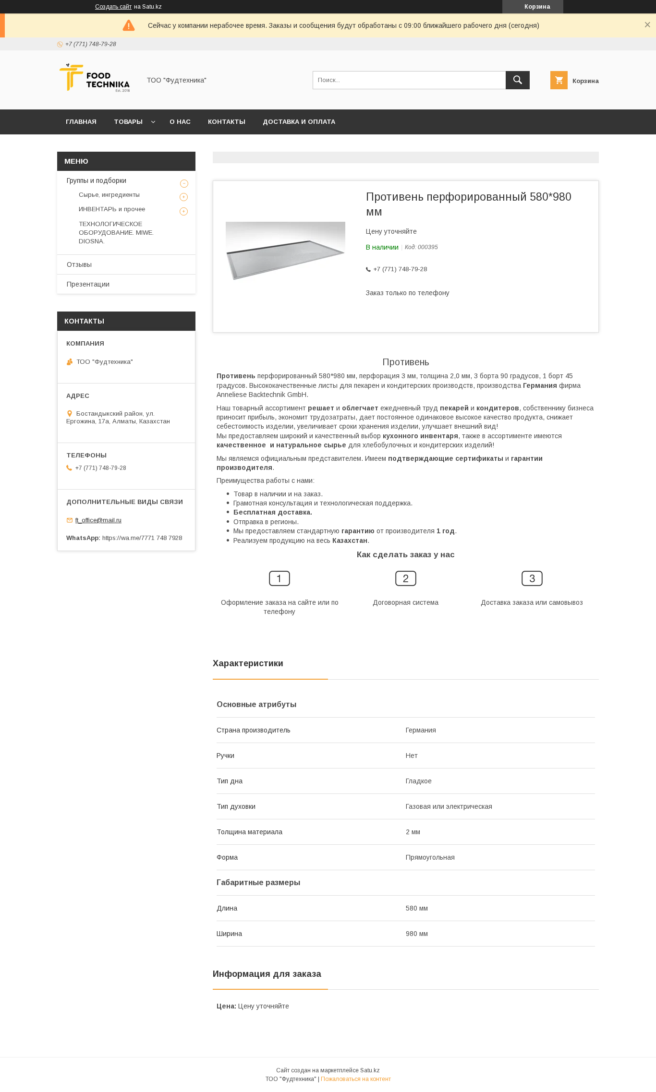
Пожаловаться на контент (356, 1079)
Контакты (226, 121)
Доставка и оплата (299, 121)
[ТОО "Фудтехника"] (96, 97)
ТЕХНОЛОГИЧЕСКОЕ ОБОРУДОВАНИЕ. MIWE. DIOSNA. (116, 232)
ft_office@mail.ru (98, 520)
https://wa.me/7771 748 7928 (142, 537)
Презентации (88, 284)
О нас (180, 121)
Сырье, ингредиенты (109, 194)
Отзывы (79, 264)
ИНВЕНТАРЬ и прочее (112, 209)
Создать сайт (113, 6)
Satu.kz (370, 1070)
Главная (81, 121)
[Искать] (518, 80)
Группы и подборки (96, 180)
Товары (128, 121)
